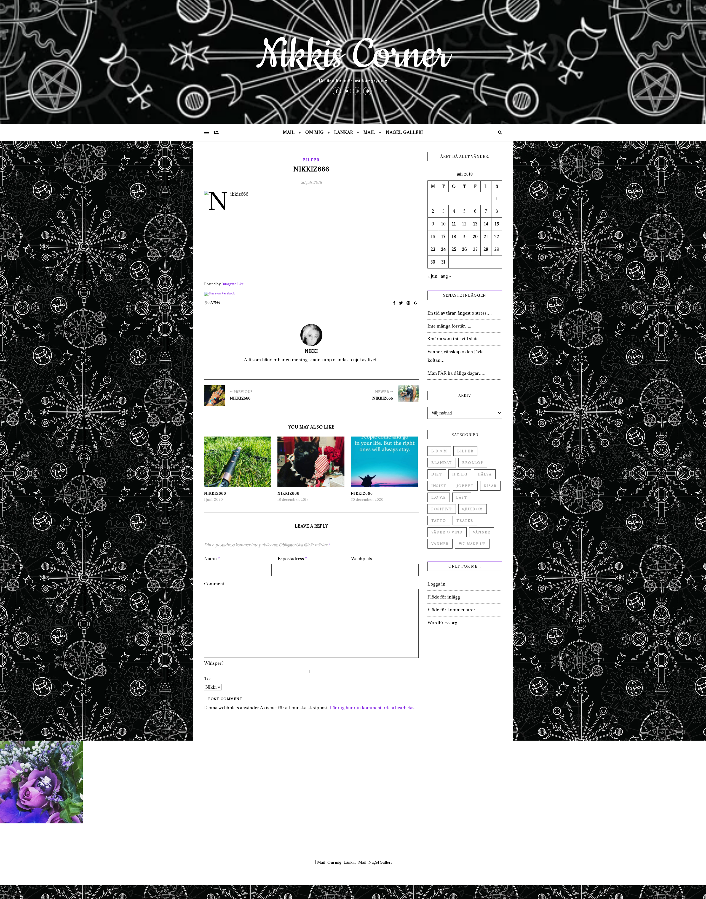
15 (497, 224)
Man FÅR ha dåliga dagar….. (456, 373)
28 (485, 249)
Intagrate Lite (232, 284)
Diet (436, 474)
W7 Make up (472, 544)
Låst (461, 497)
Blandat (441, 463)
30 (432, 262)
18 (454, 236)
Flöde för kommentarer (451, 609)
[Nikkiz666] (214, 395)
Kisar (490, 486)
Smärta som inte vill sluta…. (455, 338)
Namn (212, 558)
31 (443, 262)
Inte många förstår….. (449, 326)
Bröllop (472, 463)
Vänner (481, 532)
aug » (446, 276)
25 (453, 249)
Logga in (436, 584)
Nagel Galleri (404, 132)
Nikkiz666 (215, 493)
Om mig (314, 132)
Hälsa (485, 474)
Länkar (343, 132)
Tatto (438, 520)
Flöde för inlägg (443, 597)
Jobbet (465, 486)
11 (454, 224)
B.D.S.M (439, 451)
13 (475, 224)
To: (207, 678)
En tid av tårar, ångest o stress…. (459, 313)
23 (432, 249)
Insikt (438, 486)
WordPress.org (442, 622)
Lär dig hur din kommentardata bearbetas (372, 707)
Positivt (441, 509)
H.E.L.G (459, 474)
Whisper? (213, 663)
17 (443, 236)
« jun (432, 276)
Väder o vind (447, 532)
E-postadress (292, 558)
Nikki (215, 302)
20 (475, 236)
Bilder (311, 160)
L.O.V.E (438, 497)
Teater (464, 520)
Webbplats (361, 558)
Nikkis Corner (353, 55)
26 (464, 249)
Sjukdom (472, 509)
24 (443, 249)
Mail (289, 132)
